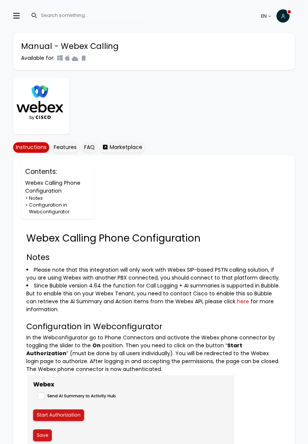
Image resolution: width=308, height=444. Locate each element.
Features (65, 147)
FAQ (89, 147)
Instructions (31, 147)
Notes (36, 198)
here (243, 301)
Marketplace (125, 147)
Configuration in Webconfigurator (49, 208)
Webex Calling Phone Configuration (52, 187)
